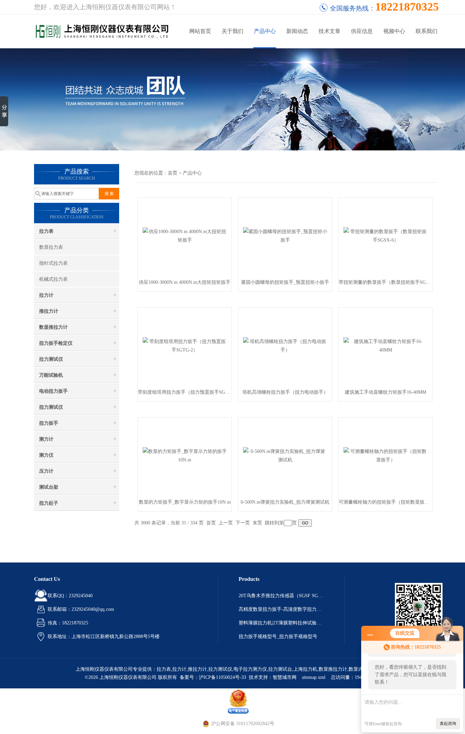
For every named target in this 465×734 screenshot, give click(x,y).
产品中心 (265, 31)
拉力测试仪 (51, 359)
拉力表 (46, 231)
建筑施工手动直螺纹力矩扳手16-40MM (385, 392)
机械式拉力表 (53, 279)
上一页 (226, 522)
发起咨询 (448, 723)
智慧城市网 (284, 677)
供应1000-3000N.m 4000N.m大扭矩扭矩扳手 (184, 282)
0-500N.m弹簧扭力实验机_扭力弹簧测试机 (285, 502)
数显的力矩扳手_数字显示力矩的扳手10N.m (185, 502)
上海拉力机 (305, 669)
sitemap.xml (313, 677)
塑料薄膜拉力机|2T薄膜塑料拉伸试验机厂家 (281, 622)
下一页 (243, 522)
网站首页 (200, 31)
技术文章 (329, 31)
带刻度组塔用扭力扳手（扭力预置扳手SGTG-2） (184, 392)
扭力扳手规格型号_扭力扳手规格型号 (278, 636)
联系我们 (426, 31)
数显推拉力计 (53, 327)
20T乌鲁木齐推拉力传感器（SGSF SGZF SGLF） (281, 595)
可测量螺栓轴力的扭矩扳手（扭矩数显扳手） (385, 502)
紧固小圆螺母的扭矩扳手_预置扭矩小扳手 (285, 282)
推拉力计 (48, 311)
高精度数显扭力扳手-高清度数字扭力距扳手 (281, 609)
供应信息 (362, 31)
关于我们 (232, 31)
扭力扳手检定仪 (56, 343)
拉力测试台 (280, 669)
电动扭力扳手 (53, 391)
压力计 (46, 471)
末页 (257, 522)
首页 (172, 173)
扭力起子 (48, 503)
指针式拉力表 (53, 263)
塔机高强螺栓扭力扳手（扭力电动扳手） (285, 392)
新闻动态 (297, 31)
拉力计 (46, 295)
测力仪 (46, 455)
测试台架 (48, 487)
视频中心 (394, 31)
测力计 (46, 439)
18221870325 (407, 6)
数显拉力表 (51, 247)
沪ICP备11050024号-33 (222, 677)
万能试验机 (51, 375)
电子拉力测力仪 (250, 669)
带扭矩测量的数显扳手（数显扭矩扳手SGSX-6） (385, 282)
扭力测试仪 (51, 407)
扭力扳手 (48, 423)
